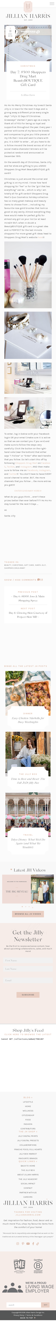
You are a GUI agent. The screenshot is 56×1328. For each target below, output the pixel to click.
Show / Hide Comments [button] (28, 580)
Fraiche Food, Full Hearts (28, 1149)
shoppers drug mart (14, 568)
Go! (46, 1305)
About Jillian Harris (28, 1174)
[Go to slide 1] (22, 906)
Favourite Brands (28, 1158)
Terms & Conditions (34, 1315)
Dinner (28, 713)
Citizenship (28, 1115)
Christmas (28, 66)
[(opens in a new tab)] (28, 889)
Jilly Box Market (28, 1154)
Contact (28, 1188)
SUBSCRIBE (28, 995)
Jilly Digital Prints (28, 1136)
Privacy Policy (19, 1315)
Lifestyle (28, 1102)
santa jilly (40, 565)
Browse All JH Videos (28, 914)
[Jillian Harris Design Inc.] (28, 16)
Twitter (11, 466)
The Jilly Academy (28, 1179)
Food (28, 1120)
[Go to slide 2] (25, 906)
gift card (29, 565)
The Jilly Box (28, 774)
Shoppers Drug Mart (26, 463)
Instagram (26, 466)
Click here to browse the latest (28, 1034)
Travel (28, 835)
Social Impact (28, 1183)
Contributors (28, 1128)
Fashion (28, 1124)
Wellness (28, 1111)
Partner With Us (28, 1192)
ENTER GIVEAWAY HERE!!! (28, 490)
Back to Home (28, 1166)
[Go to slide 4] (32, 907)
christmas (17, 565)
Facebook (32, 470)
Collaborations (28, 1145)
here (40, 237)
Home (28, 1106)
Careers (27, 1197)
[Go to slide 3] (29, 906)
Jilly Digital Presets (28, 1140)
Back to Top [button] (27, 1318)
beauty (7, 565)
